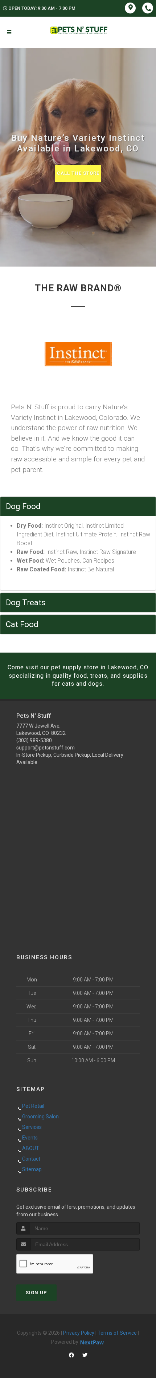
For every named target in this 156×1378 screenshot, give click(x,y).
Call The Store (78, 173)
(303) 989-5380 (34, 740)
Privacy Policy (78, 1333)
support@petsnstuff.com (45, 748)
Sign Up (36, 1292)
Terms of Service (117, 1333)
